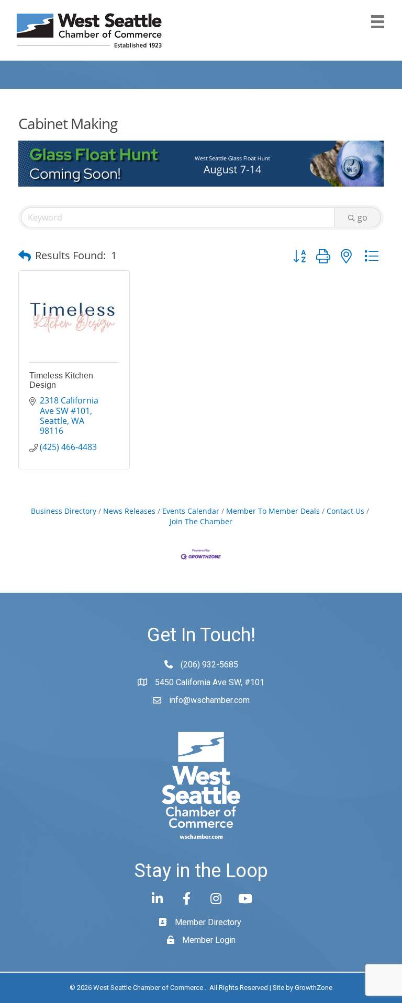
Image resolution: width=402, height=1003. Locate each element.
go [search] (362, 217)
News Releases (129, 511)
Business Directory (63, 511)
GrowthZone (313, 988)
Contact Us (345, 511)
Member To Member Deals (273, 511)
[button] (24, 255)
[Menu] (378, 22)
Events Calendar (190, 511)
